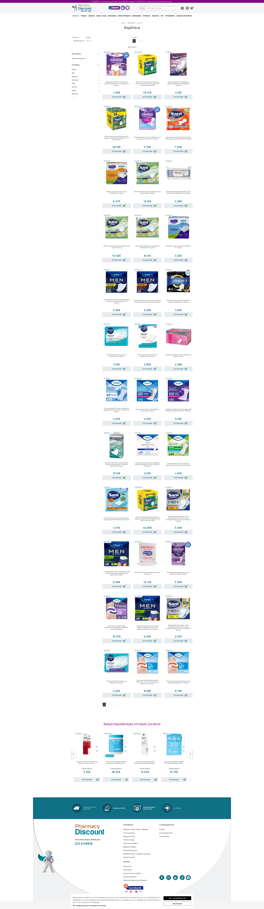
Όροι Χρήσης (127, 870)
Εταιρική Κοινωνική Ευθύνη (132, 873)
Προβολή (88, 37)
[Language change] (179, 6)
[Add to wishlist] (96, 751)
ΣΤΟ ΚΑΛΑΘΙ (116, 97)
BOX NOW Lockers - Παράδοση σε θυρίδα (136, 854)
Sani (86, 73)
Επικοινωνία (127, 866)
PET (162, 16)
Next (190, 754)
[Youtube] (175, 877)
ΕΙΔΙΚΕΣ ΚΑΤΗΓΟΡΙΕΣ (184, 16)
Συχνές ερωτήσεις (129, 833)
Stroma (86, 87)
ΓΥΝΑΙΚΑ (83, 16)
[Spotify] (188, 877)
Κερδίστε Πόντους (129, 836)
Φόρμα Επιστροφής (129, 847)
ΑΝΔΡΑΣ (91, 16)
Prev (74, 754)
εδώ (97, 902)
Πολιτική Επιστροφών (130, 843)
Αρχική (123, 23)
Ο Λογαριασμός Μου (166, 833)
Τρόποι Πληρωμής (129, 857)
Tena (86, 83)
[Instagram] (168, 877)
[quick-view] (96, 747)
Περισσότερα (177, 904)
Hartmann (86, 80)
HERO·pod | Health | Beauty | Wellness (135, 829)
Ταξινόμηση (75, 37)
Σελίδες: (135, 37)
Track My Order (164, 836)
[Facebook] (161, 877)
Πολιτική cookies (128, 840)
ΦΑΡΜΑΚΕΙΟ (136, 16)
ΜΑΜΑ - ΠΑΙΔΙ (101, 16)
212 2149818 (84, 843)
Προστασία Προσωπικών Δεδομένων (135, 880)
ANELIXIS (86, 94)
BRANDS (75, 16)
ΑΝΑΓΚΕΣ (155, 16)
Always (86, 69)
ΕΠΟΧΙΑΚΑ (146, 16)
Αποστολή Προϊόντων (130, 850)
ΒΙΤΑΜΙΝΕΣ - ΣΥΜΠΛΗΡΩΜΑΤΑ (119, 16)
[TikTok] (182, 877)
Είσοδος (162, 829)
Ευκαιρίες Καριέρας (130, 877)
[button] (148, 8)
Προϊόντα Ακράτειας (79, 58)
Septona (86, 76)
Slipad (86, 90)
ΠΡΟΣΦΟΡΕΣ (170, 16)
